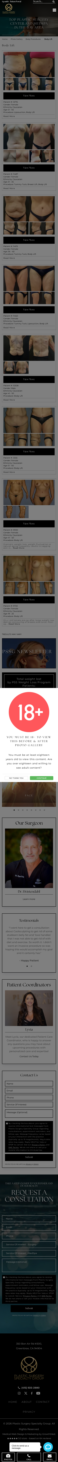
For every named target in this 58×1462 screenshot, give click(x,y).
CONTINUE (42, 778)
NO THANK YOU (16, 778)
